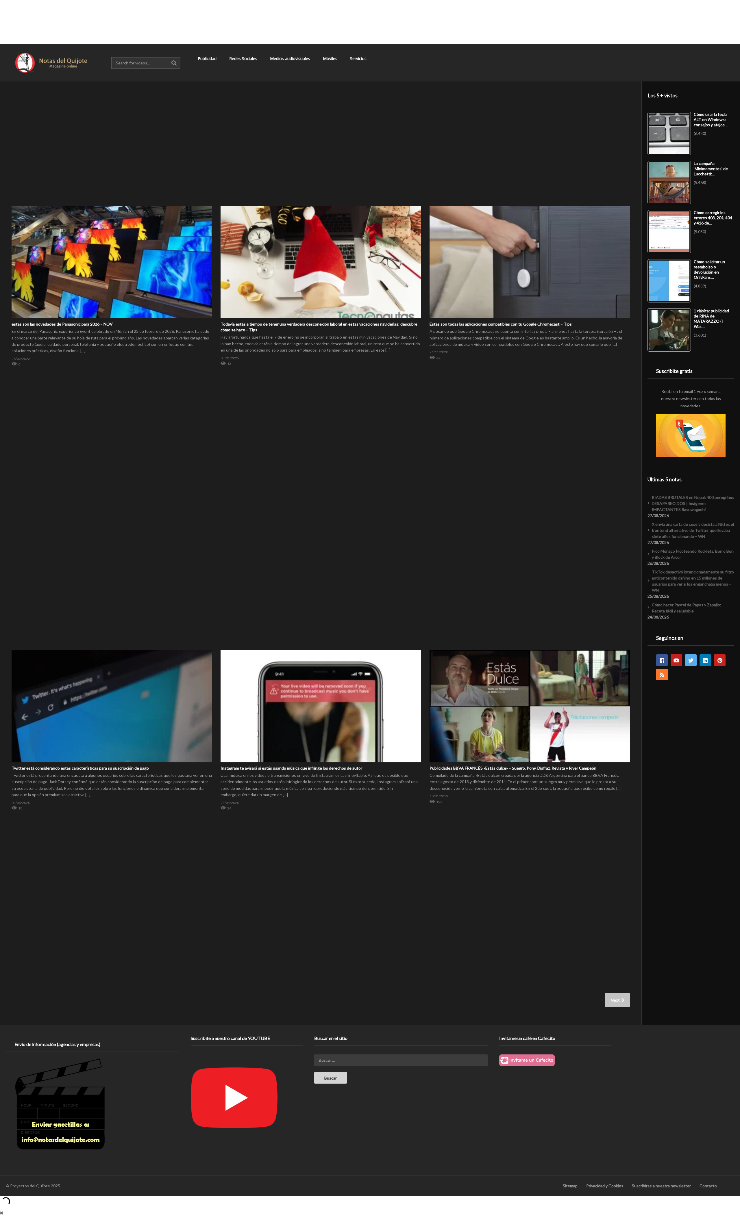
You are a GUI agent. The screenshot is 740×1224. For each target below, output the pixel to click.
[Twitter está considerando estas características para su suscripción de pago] (112, 649)
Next (616, 1000)
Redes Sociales (243, 58)
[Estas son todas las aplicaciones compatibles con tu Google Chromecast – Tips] (530, 205)
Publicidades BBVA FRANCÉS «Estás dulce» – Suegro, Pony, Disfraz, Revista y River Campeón (513, 768)
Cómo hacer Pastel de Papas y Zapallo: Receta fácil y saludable (686, 607)
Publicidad (208, 58)
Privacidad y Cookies (604, 1185)
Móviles (330, 58)
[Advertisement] (370, 22)
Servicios (359, 58)
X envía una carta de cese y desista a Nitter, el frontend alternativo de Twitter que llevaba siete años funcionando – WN (693, 530)
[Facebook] (662, 660)
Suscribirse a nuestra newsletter (661, 1185)
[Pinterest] (720, 660)
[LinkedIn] (705, 660)
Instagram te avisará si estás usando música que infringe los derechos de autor (291, 768)
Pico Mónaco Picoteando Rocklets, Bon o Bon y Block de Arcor (693, 554)
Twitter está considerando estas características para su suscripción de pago (80, 768)
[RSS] (662, 674)
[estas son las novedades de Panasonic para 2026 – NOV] (112, 205)
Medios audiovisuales (290, 58)
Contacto (708, 1185)
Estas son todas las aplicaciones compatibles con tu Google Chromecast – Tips (501, 324)
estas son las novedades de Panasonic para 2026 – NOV (62, 324)
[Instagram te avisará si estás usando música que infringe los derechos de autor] (321, 649)
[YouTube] (676, 660)
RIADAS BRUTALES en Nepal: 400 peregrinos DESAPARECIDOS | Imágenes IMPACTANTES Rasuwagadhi (693, 503)
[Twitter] (691, 660)
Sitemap (570, 1185)
